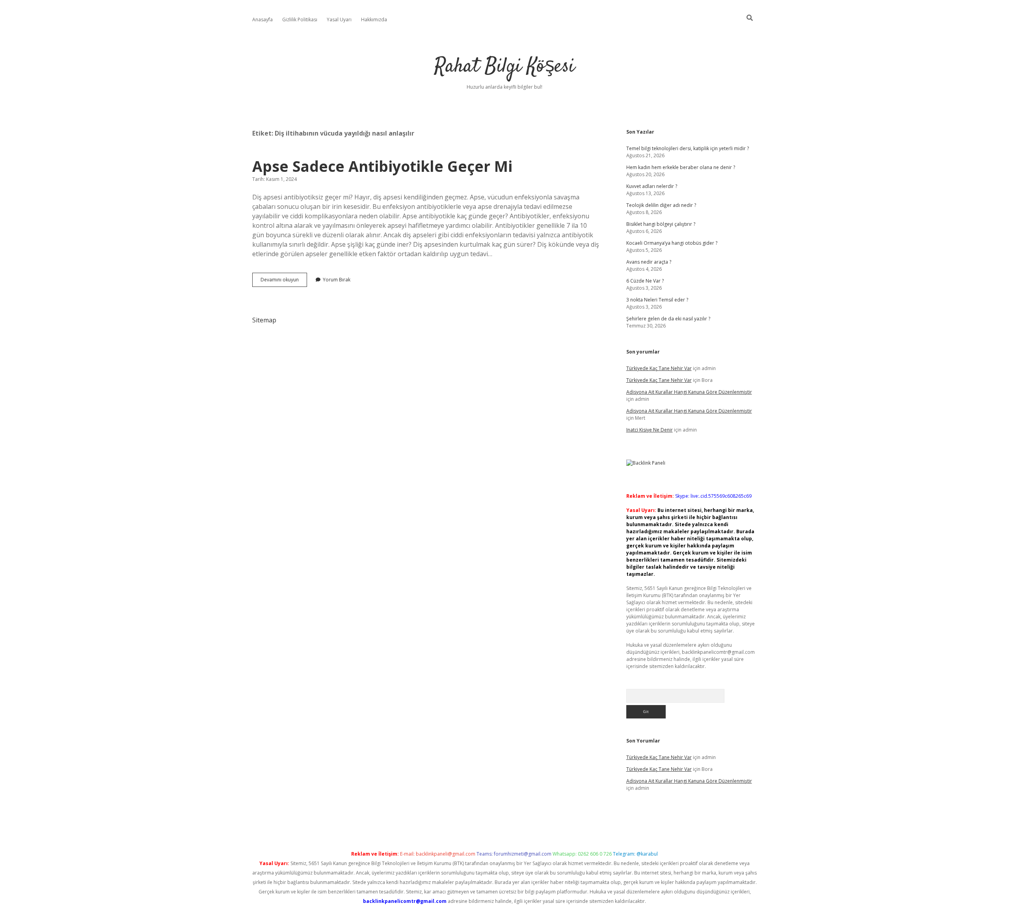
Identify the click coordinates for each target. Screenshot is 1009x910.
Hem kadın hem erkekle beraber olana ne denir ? (680, 167)
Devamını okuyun (284, 281)
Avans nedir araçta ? (648, 262)
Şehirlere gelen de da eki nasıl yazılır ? (668, 318)
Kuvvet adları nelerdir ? (651, 186)
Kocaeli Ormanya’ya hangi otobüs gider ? (671, 243)
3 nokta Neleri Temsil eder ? (657, 299)
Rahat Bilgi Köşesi (504, 66)
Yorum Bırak (336, 279)
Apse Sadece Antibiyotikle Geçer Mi (382, 166)
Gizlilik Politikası (299, 19)
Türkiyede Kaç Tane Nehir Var (659, 368)
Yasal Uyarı (339, 19)
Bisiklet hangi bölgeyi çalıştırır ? (660, 224)
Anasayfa (262, 19)
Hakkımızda (374, 19)
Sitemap (264, 320)
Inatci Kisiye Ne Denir (649, 429)
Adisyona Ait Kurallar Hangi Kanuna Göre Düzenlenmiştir (689, 392)
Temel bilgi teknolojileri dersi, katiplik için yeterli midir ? (687, 148)
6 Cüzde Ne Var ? (645, 280)
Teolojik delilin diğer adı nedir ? (661, 205)
